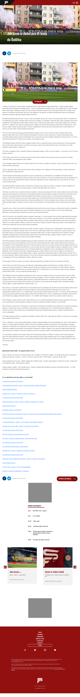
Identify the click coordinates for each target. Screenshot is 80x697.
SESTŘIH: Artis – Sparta (39, 510)
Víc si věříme (36, 516)
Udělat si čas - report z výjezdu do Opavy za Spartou (18, 393)
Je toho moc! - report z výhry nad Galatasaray (16, 467)
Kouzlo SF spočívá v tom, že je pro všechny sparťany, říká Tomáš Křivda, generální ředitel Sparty (32, 414)
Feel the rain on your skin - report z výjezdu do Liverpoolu (20, 426)
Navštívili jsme (40, 639)
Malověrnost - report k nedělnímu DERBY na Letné (18, 450)
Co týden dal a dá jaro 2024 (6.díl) (12, 418)
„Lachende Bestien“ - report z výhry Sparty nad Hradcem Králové (22, 422)
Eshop (40, 645)
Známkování (40, 637)
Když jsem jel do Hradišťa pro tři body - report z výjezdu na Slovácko (23, 459)
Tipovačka (40, 635)
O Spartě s (40, 643)
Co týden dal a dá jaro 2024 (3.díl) (12, 454)
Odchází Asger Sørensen (40, 526)
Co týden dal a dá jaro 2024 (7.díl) (12, 397)
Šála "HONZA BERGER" (9, 389)
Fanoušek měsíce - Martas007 (11, 410)
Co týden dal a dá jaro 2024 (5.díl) (12, 430)
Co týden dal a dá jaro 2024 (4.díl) (12, 442)
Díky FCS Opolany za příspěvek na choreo (15, 434)
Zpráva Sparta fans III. (9, 406)
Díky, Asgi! (36, 521)
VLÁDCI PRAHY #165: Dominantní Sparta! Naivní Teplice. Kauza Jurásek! (42, 533)
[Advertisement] (40, 492)
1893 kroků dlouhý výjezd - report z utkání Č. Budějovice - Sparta (22, 402)
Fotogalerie (40, 641)
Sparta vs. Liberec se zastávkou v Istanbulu (15, 471)
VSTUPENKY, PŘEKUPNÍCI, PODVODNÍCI (15, 446)
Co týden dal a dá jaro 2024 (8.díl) (12, 381)
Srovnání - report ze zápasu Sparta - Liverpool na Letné (19, 438)
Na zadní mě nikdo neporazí (41, 539)
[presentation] (5, 567)
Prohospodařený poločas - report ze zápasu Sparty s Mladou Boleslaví (24, 385)
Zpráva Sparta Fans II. (9, 463)
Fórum (40, 633)
